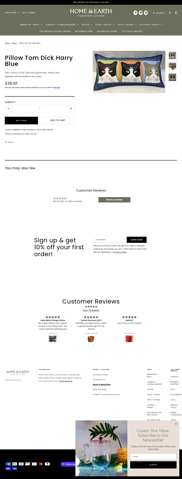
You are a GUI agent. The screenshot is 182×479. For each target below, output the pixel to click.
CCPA (173, 400)
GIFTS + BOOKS (153, 400)
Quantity (10, 102)
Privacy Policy (121, 252)
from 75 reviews (91, 310)
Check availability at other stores (21, 133)
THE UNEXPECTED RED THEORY (154, 413)
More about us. (66, 381)
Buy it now (21, 120)
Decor (14, 43)
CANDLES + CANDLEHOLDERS (154, 383)
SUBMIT (153, 465)
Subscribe (137, 240)
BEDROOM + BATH (152, 375)
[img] (91, 307)
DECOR (150, 389)
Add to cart (57, 120)
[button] (159, 12)
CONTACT (175, 377)
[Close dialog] (176, 423)
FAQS (173, 389)
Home (7, 43)
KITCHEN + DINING (151, 406)
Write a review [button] (114, 199)
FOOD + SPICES (153, 394)
